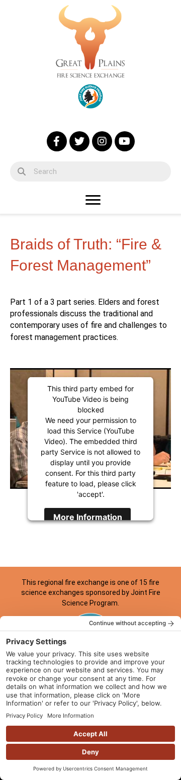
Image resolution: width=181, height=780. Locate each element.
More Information (87, 517)
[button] (57, 141)
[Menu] (93, 200)
